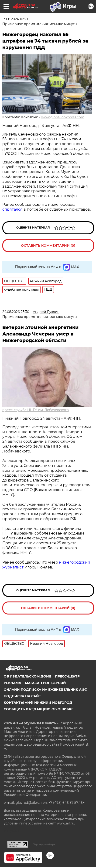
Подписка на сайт (22, 696)
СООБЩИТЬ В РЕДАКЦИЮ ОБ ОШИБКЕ (38, 709)
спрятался (12, 209)
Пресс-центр (67, 676)
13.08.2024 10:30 (15, 19)
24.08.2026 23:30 (15, 312)
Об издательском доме (27, 676)
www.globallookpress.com (62, 117)
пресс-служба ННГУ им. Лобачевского (35, 410)
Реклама (12, 683)
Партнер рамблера (44, 844)
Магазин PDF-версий (45, 683)
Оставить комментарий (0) (48, 245)
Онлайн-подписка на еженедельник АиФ (45, 690)
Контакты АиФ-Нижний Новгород (38, 703)
